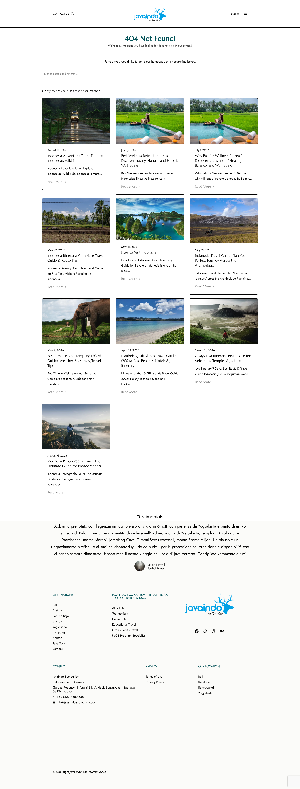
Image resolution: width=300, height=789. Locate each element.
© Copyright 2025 (79, 772)
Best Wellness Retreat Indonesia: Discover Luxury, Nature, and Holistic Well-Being (149, 161)
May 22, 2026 (56, 250)
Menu (235, 14)
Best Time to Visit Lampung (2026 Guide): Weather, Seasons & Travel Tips (74, 361)
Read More (55, 182)
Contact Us (61, 14)
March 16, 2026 (57, 455)
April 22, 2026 (130, 350)
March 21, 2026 (205, 350)
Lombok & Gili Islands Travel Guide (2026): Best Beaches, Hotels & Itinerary (148, 361)
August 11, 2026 (57, 150)
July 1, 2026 (202, 150)
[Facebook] (197, 631)
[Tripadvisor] (222, 631)
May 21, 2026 (129, 246)
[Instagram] (214, 631)
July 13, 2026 (129, 150)
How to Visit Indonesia (138, 252)
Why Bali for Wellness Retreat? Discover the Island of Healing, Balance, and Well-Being (219, 161)
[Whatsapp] (205, 631)
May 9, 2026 (55, 350)
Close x (260, 85)
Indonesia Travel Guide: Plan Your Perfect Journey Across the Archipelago (221, 261)
